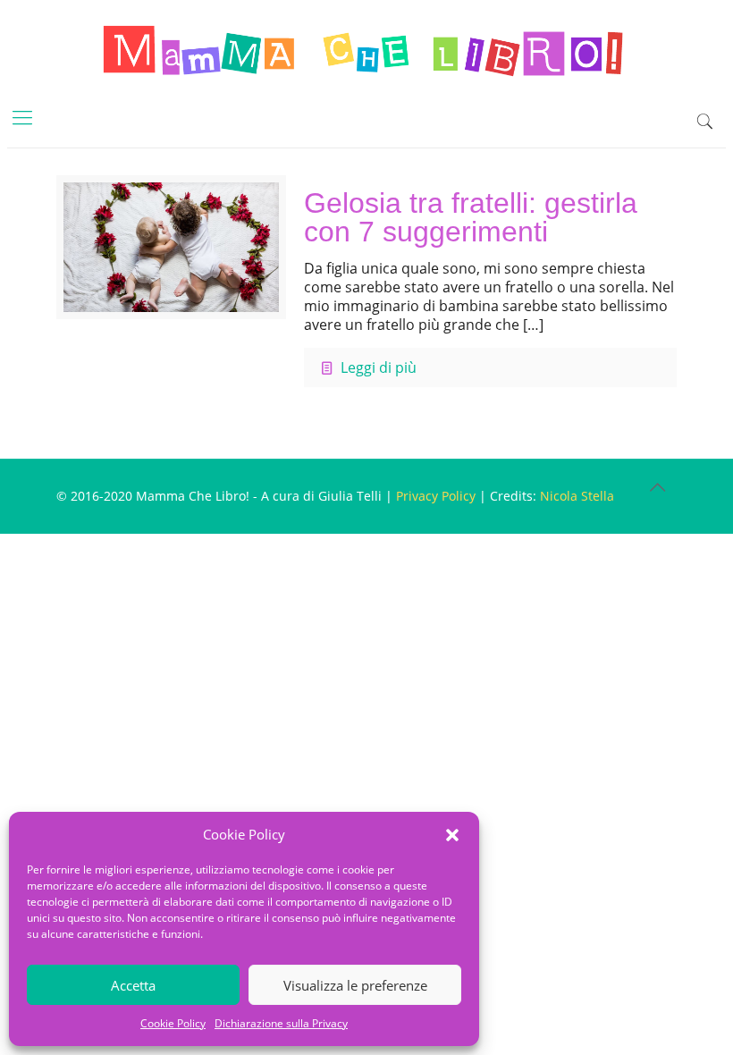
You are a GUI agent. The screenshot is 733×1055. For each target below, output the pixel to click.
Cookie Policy (173, 1023)
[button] (452, 835)
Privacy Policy (436, 495)
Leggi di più (379, 367)
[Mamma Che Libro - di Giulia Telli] (366, 49)
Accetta (133, 985)
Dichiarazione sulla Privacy (281, 1023)
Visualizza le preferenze (355, 985)
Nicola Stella (577, 495)
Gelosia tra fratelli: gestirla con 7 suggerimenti (470, 217)
